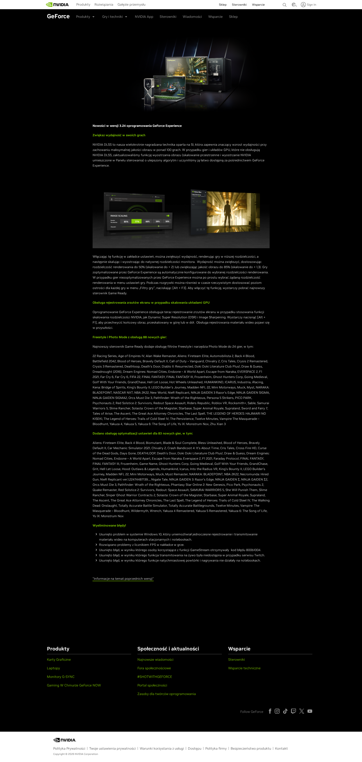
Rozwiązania (103, 4)
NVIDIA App (144, 16)
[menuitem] (83, 4)
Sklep (233, 16)
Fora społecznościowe (154, 668)
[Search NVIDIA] (285, 4)
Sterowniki (168, 16)
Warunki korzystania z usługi (162, 748)
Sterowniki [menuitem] (239, 4)
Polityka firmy (216, 748)
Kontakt (281, 748)
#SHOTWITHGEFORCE (154, 677)
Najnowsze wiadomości (155, 659)
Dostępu (194, 748)
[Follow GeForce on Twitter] (301, 711)
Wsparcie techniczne (244, 668)
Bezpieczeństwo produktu (251, 748)
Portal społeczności (152, 685)
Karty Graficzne (59, 659)
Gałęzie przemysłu (131, 4)
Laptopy (53, 668)
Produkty (83, 4)
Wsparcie (215, 16)
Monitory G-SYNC (61, 677)
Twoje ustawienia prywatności (112, 748)
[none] (285, 3)
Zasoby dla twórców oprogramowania (166, 694)
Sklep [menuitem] (222, 4)
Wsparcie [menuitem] (258, 4)
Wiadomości (192, 16)
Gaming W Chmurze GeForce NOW (74, 685)
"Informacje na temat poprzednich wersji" (123, 579)
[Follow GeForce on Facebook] (270, 711)
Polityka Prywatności (69, 748)
